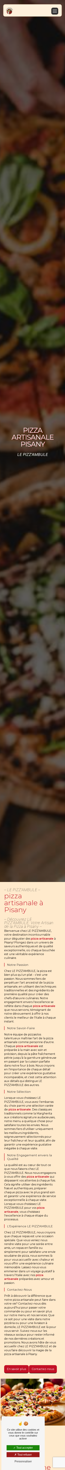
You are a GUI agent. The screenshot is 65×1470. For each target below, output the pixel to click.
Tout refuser (24, 1454)
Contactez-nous (43, 1369)
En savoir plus (16, 1369)
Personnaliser (23, 1461)
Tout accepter (24, 1447)
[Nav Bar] (54, 11)
